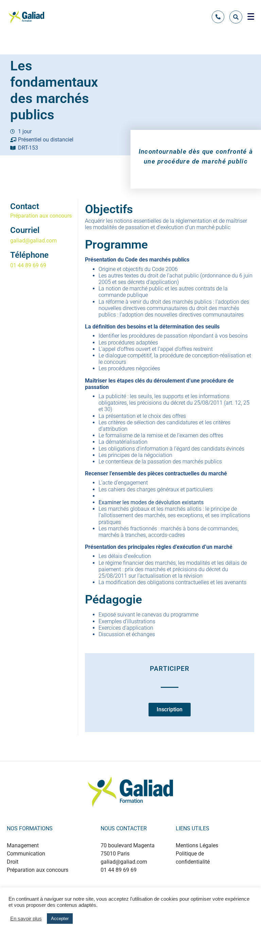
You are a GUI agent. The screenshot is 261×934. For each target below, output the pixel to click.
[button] (169, 712)
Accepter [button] (60, 918)
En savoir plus (26, 918)
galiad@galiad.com (33, 240)
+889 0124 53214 (137, 884)
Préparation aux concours (41, 216)
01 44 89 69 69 (28, 265)
